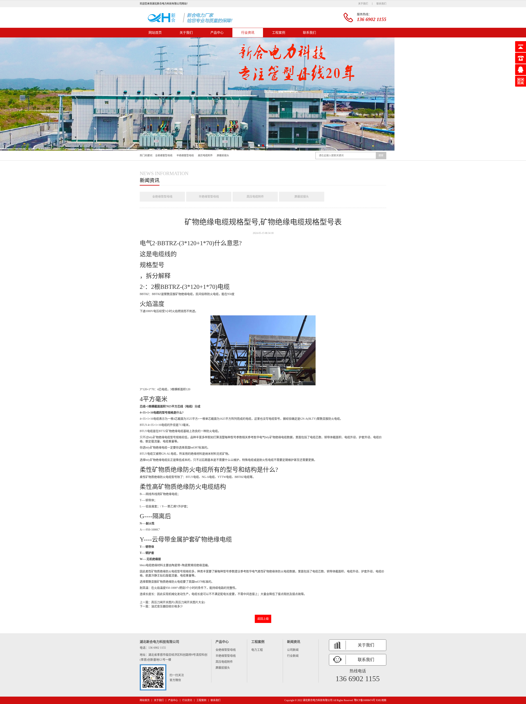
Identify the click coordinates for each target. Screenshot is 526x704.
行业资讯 (247, 32)
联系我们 (381, 3)
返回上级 (263, 618)
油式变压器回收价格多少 (167, 606)
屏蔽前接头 (223, 155)
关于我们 (363, 3)
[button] (259, 145)
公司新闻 (293, 649)
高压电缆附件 (205, 155)
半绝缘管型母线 (185, 155)
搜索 (380, 155)
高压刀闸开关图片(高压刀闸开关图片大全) (178, 602)
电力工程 (257, 649)
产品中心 (217, 32)
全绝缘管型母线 (163, 155)
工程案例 (278, 32)
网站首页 (155, 32)
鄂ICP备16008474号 (364, 700)
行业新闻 (293, 655)
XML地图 (381, 700)
